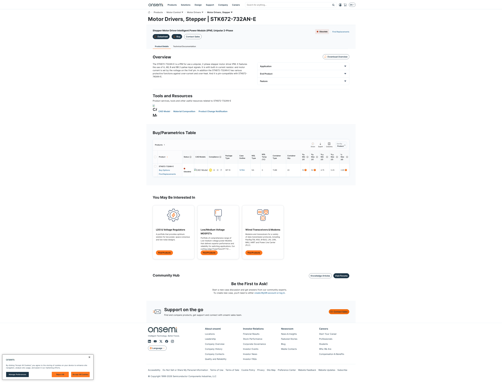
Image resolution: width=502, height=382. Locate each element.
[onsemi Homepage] (156, 4)
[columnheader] (170, 157)
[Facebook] (167, 341)
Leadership (210, 339)
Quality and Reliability (215, 359)
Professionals (325, 339)
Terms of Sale (232, 370)
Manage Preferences (17, 374)
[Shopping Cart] (346, 5)
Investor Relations (253, 328)
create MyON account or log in (269, 293)
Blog (283, 344)
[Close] (89, 357)
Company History (213, 349)
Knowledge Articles (320, 275)
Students (323, 344)
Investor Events (250, 349)
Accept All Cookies (80, 374)
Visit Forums (341, 275)
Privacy (261, 370)
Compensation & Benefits (331, 354)
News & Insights (289, 334)
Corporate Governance (254, 344)
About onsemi (213, 328)
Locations (210, 334)
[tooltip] (320, 145)
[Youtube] (155, 341)
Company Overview (214, 344)
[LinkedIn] (150, 341)
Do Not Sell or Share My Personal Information (185, 370)
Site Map (271, 370)
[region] (48, 367)
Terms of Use (216, 370)
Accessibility (154, 370)
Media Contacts (289, 349)
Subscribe (342, 370)
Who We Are (325, 349)
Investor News (250, 354)
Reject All (60, 374)
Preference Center (287, 370)
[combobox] (287, 5)
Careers (323, 328)
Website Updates (326, 370)
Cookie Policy (248, 370)
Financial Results (251, 334)
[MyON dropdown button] (341, 5)
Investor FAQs (250, 359)
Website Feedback (307, 370)
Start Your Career (328, 334)
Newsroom (287, 328)
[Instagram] (172, 341)
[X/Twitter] (161, 341)
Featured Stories (289, 339)
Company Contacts (214, 354)
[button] (333, 4)
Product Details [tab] (162, 46)
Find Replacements (340, 32)
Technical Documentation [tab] (184, 46)
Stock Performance (252, 339)
